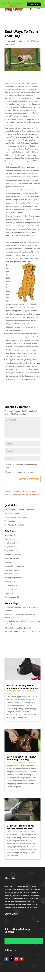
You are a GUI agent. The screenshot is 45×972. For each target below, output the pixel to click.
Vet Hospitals (9, 521)
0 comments (9, 44)
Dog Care (8, 547)
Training (35, 41)
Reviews (7, 581)
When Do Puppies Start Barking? (17, 628)
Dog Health (8, 551)
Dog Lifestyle (9, 558)
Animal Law (9, 535)
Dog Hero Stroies (11, 554)
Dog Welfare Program (13, 566)
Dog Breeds (9, 543)
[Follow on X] (12, 959)
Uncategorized (10, 597)
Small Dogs (8, 585)
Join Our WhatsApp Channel (12, 4)
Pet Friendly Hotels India (14, 525)
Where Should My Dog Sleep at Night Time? (22, 632)
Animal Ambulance (11, 513)
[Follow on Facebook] (6, 959)
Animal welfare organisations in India (19, 509)
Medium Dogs (9, 574)
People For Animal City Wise (15, 517)
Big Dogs (8, 539)
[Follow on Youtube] (22, 959)
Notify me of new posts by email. (21, 472)
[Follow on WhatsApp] (23, 941)
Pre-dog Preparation (12, 578)
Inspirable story (10, 570)
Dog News (8, 562)
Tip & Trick (8, 589)
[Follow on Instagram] (16, 959)
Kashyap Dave (12, 41)
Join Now (33, 4)
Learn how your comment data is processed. (22, 494)
